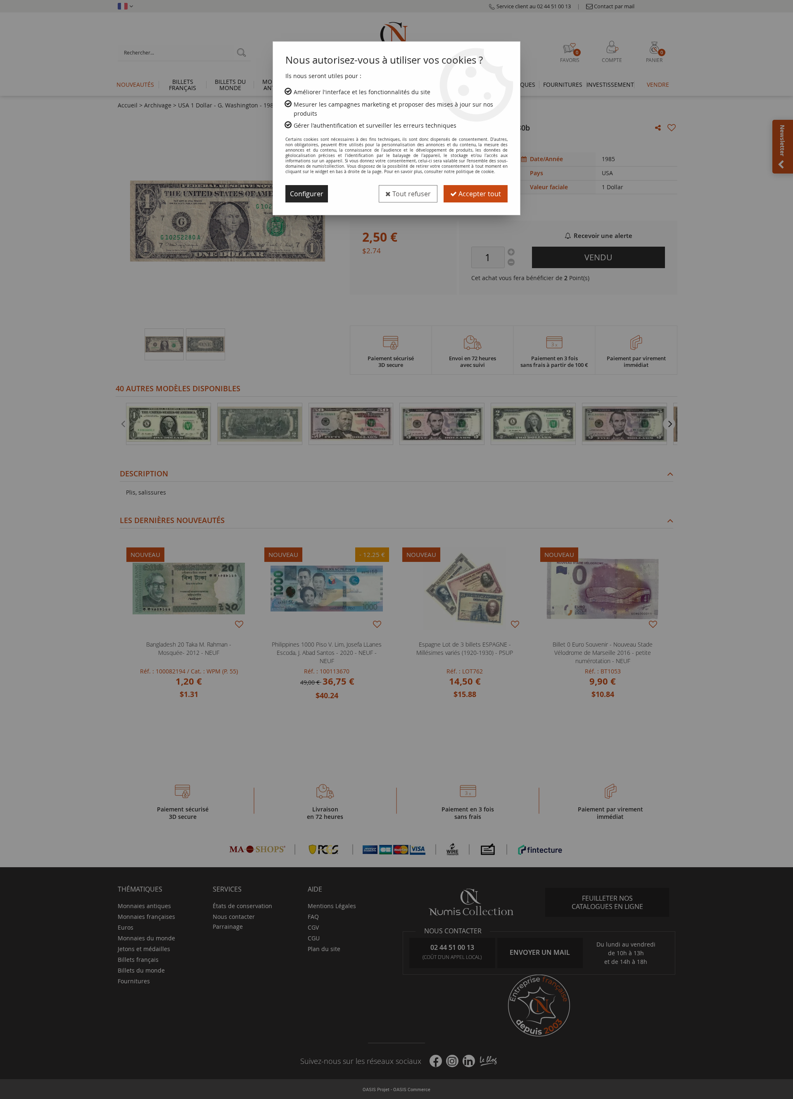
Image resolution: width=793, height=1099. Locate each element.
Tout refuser (411, 193)
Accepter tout (479, 193)
